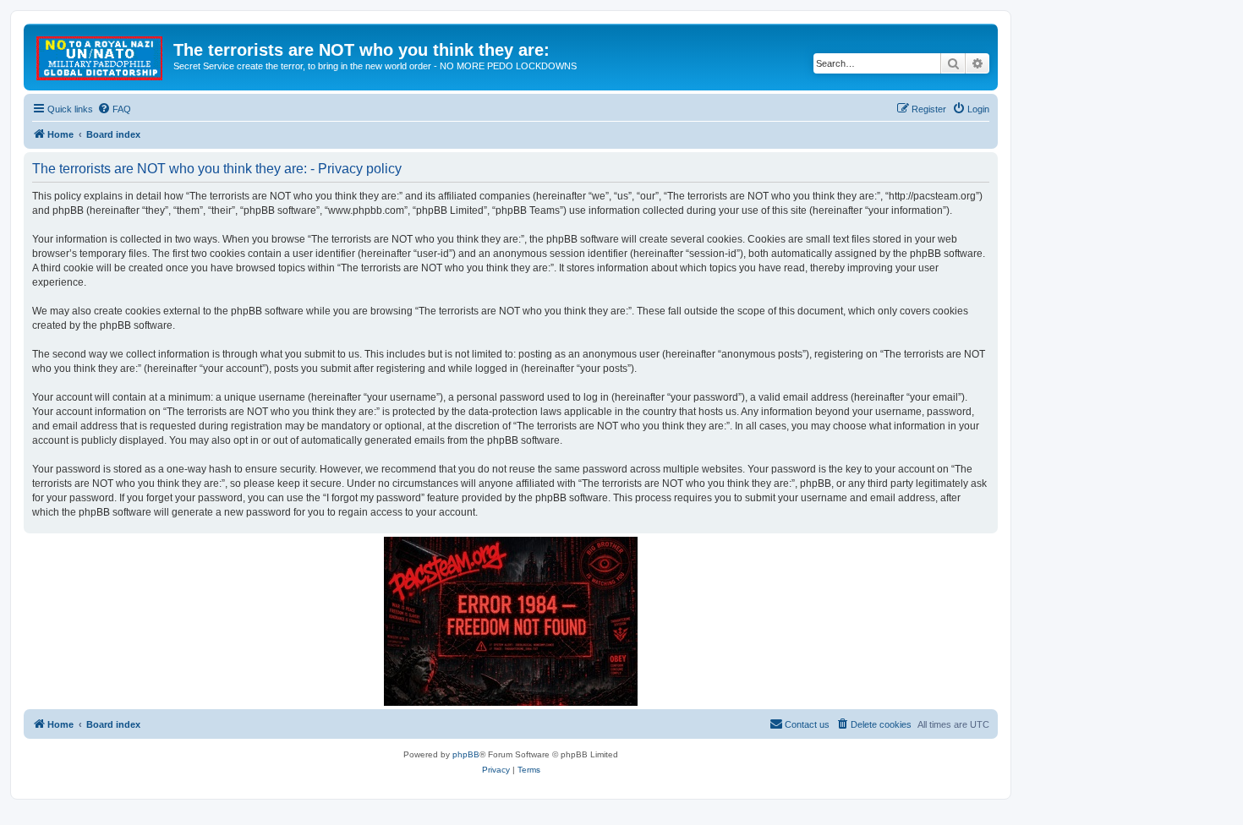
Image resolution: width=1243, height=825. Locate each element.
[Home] (100, 55)
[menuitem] (114, 109)
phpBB (465, 754)
